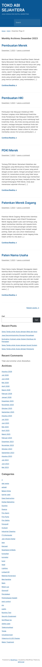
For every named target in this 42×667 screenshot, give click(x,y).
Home (3, 31)
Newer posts (32, 308)
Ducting (4, 506)
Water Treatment (8, 642)
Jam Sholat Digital (8, 539)
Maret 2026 (6, 390)
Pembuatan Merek (14, 45)
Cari (3, 316)
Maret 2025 (6, 434)
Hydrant (5, 528)
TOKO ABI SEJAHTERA (13, 7)
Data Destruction (8, 498)
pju (3, 605)
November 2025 (8, 405)
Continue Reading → (9, 85)
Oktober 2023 (7, 449)
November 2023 (8, 445)
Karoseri (5, 546)
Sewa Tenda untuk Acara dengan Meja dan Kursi (19, 332)
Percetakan (6, 594)
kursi (3, 561)
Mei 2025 (5, 427)
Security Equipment (9, 616)
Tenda (4, 631)
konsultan (5, 554)
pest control (6, 601)
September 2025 (8, 412)
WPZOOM (21, 662)
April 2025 (5, 430)
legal (3, 565)
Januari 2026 (6, 397)
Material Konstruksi (9, 576)
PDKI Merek (10, 150)
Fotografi (5, 524)
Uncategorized (7, 635)
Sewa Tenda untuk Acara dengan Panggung (18, 349)
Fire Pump (5, 517)
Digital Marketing (8, 502)
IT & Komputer (7, 535)
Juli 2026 (5, 375)
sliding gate (6, 624)
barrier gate (6, 495)
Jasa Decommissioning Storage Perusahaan (18, 335)
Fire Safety (6, 520)
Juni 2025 (5, 423)
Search (37, 22)
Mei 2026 (5, 383)
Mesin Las (5, 587)
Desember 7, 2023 (8, 50)
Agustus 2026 (7, 371)
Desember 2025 (8, 401)
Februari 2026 (7, 394)
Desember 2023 (8, 442)
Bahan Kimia (6, 491)
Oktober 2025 (7, 408)
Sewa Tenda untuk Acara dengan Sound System (19, 345)
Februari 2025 (7, 438)
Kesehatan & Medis (9, 550)
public (4, 609)
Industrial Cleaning (8, 531)
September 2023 (8, 453)
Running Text (6, 613)
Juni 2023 (5, 464)
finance (4, 509)
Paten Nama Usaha (15, 255)
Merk (3, 583)
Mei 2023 (5, 467)
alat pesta (5, 483)
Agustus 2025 (7, 416)
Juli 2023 (5, 460)
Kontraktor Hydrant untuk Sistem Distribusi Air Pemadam (19, 340)
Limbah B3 (5, 572)
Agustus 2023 (7, 456)
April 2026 (5, 386)
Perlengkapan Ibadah (9, 598)
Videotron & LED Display (11, 638)
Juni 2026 (5, 379)
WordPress (13, 660)
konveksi (5, 557)
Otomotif (5, 590)
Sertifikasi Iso (7, 620)
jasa (3, 542)
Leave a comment (23, 50)
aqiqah (4, 487)
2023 (8, 31)
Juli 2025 (5, 419)
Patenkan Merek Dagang (19, 202)
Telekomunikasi (7, 627)
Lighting (5, 568)
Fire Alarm (5, 513)
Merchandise (6, 579)
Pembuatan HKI (12, 98)
